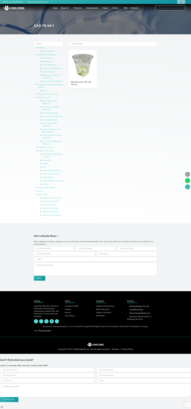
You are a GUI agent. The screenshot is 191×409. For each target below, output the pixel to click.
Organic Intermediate (47, 188)
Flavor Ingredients (49, 120)
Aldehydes (46, 160)
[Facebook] (36, 321)
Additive (41, 48)
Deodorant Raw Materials (52, 116)
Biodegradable (45, 331)
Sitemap (115, 349)
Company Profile (72, 306)
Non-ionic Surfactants (51, 215)
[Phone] (187, 186)
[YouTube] (46, 321)
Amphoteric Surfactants (52, 198)
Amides (45, 163)
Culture (68, 309)
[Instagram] (57, 321)
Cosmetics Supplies (50, 113)
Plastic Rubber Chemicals (52, 181)
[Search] (180, 8)
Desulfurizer (47, 61)
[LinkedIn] (41, 321)
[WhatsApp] (187, 180)
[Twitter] (52, 321)
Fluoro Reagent (48, 72)
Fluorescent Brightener (51, 68)
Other (44, 90)
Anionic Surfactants (50, 201)
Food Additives (48, 51)
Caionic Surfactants (50, 208)
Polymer (45, 184)
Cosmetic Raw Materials (48, 94)
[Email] (187, 174)
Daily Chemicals (44, 97)
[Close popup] (2, 407)
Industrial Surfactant (50, 211)
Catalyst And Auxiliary (47, 54)
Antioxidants (47, 58)
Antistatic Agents (49, 205)
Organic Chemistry (46, 151)
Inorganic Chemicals (46, 147)
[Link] (14, 8)
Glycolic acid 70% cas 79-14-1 (81, 83)
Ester (44, 167)
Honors (68, 312)
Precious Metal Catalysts (52, 81)
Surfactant (42, 194)
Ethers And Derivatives (51, 170)
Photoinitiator (48, 177)
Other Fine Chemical (50, 174)
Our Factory (70, 316)
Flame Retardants (49, 65)
